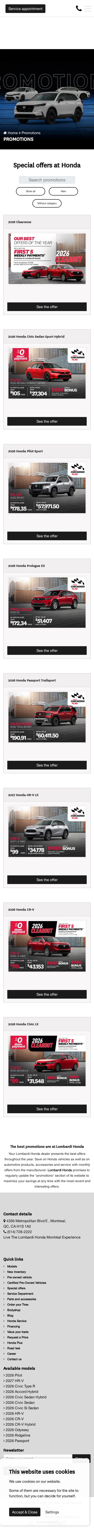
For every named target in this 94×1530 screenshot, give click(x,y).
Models (11, 1266)
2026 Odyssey (17, 1430)
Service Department (19, 1293)
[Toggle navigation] (88, 8)
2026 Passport (17, 1441)
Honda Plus (14, 1342)
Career (11, 1353)
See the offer (47, 307)
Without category (47, 203)
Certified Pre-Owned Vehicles (26, 1282)
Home (12, 133)
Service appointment (25, 9)
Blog (9, 1315)
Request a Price (17, 1337)
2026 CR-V (14, 1419)
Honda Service (16, 1321)
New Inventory (16, 1272)
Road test (13, 1348)
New (63, 191)
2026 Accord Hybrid (21, 1391)
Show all (30, 191)
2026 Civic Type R (20, 1386)
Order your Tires (17, 1304)
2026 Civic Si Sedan (22, 1408)
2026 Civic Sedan (20, 1402)
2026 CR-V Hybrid (20, 1424)
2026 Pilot (13, 1375)
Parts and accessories (21, 1299)
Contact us (13, 1359)
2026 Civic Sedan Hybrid (25, 1397)
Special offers (15, 1288)
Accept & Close (24, 1512)
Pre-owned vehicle (19, 1277)
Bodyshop (13, 1310)
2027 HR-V (14, 1381)
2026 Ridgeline (17, 1435)
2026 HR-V (14, 1413)
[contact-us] (79, 8)
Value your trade (17, 1332)
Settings (52, 1512)
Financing (13, 1326)
